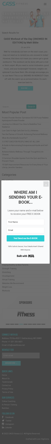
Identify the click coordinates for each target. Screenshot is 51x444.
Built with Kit (25, 256)
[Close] (46, 184)
